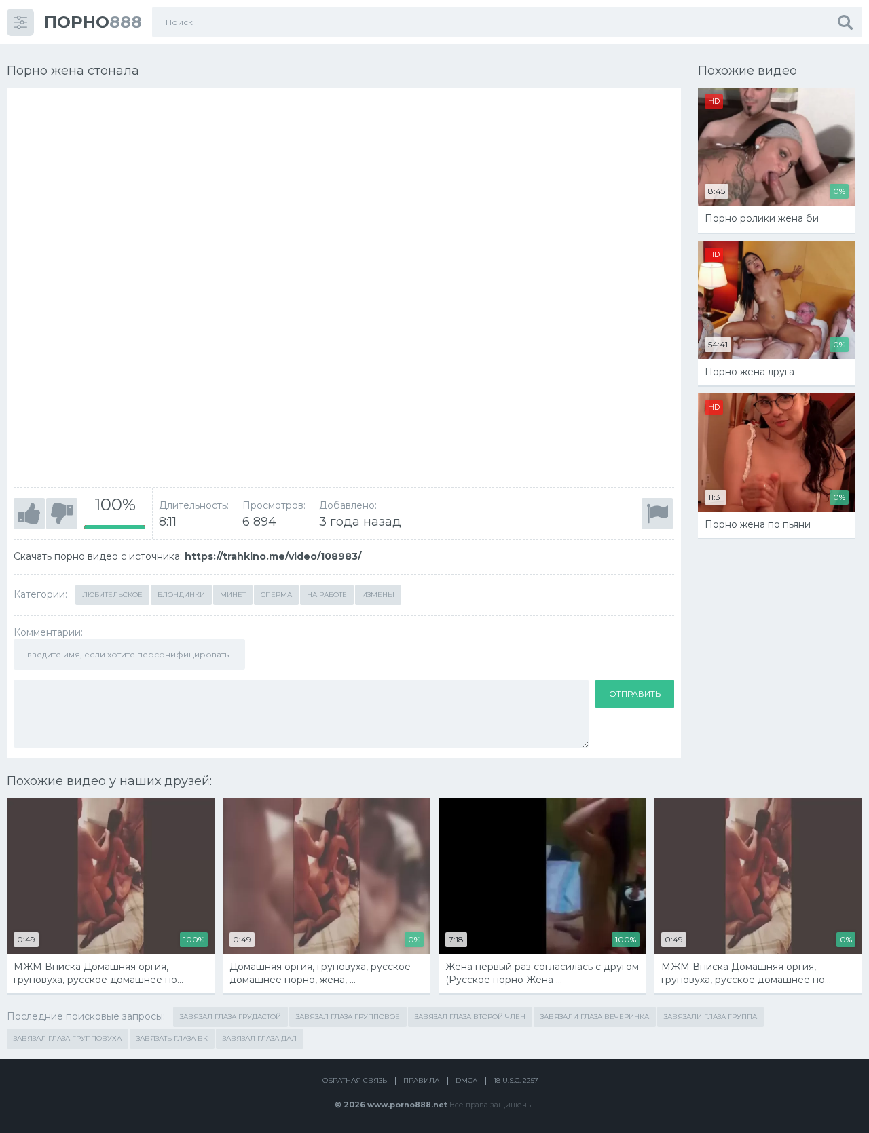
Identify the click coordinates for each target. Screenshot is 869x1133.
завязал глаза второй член (470, 1016)
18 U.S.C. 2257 (516, 1080)
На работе (327, 594)
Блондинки (181, 594)
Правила (421, 1080)
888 (93, 22)
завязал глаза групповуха (68, 1038)
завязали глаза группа (710, 1016)
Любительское (112, 594)
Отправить (635, 694)
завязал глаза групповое (348, 1016)
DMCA (466, 1080)
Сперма (276, 594)
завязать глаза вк (172, 1038)
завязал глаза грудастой (230, 1016)
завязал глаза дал (260, 1038)
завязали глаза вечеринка (594, 1016)
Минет (233, 594)
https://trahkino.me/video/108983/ (273, 556)
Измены (378, 594)
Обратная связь (354, 1080)
